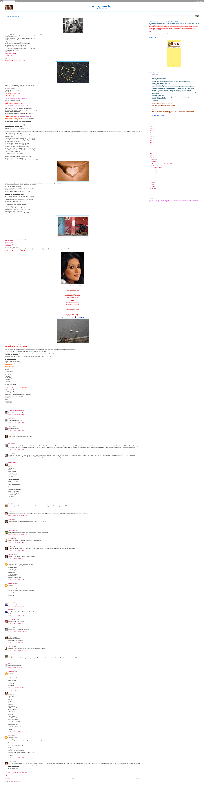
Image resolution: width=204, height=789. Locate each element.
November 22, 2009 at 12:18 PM (17, 668)
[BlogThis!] (7, 402)
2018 (151, 138)
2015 (151, 145)
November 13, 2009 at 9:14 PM (17, 449)
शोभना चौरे (10, 562)
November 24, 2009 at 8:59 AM (17, 757)
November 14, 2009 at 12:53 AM (17, 508)
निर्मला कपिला (10, 503)
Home (73, 778)
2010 (151, 155)
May (152, 180)
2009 (151, 157)
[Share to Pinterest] (11, 402)
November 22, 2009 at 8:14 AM (17, 660)
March (153, 184)
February (153, 186)
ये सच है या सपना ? (8, 245)
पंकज (9, 663)
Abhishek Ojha (11, 530)
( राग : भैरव (7, 57)
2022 (151, 130)
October (153, 169)
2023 (151, 128)
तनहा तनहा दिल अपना (9, 242)
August (153, 174)
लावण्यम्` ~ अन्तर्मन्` (12, 462)
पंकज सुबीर (10, 443)
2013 (151, 149)
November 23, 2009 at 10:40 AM (17, 731)
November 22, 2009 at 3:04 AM (17, 642)
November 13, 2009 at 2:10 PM (17, 414)
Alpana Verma (11, 635)
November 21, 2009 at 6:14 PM (17, 615)
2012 (151, 151)
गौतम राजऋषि (11, 538)
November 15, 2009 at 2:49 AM (17, 542)
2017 (151, 140)
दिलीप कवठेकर (11, 554)
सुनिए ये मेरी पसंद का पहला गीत (10, 53)
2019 (151, 136)
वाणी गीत (10, 434)
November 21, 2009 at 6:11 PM (17, 606)
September (153, 171)
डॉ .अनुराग (10, 511)
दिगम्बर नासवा (11, 546)
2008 (151, 191)
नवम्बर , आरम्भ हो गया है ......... (156, 167)
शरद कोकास (10, 761)
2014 (151, 147)
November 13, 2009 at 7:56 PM (17, 422)
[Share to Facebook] (10, 402)
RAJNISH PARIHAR (12, 619)
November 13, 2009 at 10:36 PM (17, 500)
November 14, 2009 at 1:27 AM (17, 515)
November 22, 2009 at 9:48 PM (17, 687)
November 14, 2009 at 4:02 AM (17, 527)
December (153, 159)
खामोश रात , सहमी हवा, (9, 240)
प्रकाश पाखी (10, 654)
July (152, 176)
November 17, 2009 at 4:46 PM (17, 599)
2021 (151, 132)
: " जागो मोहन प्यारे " (8, 55)
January (153, 188)
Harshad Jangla (11, 583)
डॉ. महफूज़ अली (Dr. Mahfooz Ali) (15, 410)
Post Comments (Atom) (16, 781)
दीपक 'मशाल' (10, 602)
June (152, 178)
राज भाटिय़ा (10, 519)
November (153, 161)
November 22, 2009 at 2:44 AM (17, 631)
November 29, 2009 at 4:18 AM (17, 772)
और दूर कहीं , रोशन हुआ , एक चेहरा (11, 244)
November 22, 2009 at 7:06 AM (17, 650)
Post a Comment (8, 775)
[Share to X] (8, 402)
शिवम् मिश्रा (10, 627)
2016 (151, 142)
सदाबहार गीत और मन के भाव (156, 165)
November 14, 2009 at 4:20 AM (17, 535)
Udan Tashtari (11, 418)
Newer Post (7, 778)
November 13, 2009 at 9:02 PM (17, 440)
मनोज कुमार (10, 426)
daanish (10, 735)
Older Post (138, 778)
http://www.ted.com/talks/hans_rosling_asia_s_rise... (162, 163)
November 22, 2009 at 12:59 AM (17, 623)
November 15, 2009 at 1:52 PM (17, 579)
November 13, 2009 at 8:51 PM (17, 430)
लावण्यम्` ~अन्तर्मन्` (102, 6)
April (152, 182)
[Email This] (5, 402)
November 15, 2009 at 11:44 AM (17, 558)
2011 (151, 153)
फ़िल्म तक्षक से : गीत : (9, 239)
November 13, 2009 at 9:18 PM (17, 459)
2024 (151, 126)
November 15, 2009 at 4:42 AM (17, 550)
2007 (151, 193)
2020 (151, 134)
